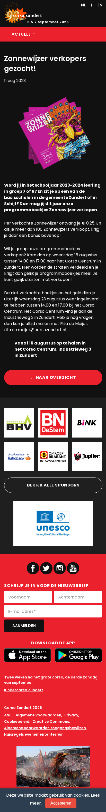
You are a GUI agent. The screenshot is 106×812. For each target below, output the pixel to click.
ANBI (8, 715)
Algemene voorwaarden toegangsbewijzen (45, 727)
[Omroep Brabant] (53, 456)
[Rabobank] (19, 456)
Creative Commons (50, 721)
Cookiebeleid (16, 721)
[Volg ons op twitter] (46, 568)
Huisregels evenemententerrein (34, 734)
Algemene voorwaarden (38, 715)
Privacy (71, 715)
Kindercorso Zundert (23, 690)
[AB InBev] (87, 456)
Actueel (21, 34)
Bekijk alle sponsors (53, 485)
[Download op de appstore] (27, 655)
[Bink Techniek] (87, 423)
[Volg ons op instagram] (60, 568)
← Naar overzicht (53, 377)
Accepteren (60, 803)
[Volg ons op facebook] (33, 568)
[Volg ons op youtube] (73, 568)
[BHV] (19, 423)
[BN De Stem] (53, 423)
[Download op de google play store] (78, 655)
